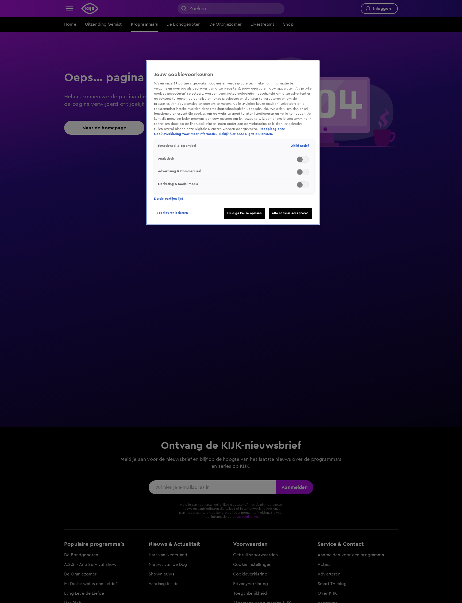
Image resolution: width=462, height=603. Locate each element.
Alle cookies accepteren (290, 213)
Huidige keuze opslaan (244, 213)
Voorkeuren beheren (172, 212)
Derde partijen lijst (168, 198)
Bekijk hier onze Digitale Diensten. (246, 134)
